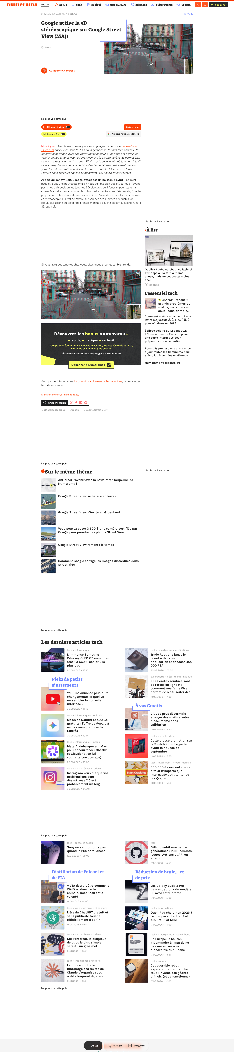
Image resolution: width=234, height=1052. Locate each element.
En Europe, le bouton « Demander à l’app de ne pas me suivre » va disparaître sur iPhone (170, 944)
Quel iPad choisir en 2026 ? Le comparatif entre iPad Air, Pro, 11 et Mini (171, 916)
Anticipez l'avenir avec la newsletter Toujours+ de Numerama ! (95, 481)
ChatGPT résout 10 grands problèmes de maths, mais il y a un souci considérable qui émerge (174, 305)
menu (45, 4)
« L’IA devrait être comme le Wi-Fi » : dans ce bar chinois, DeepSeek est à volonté (88, 891)
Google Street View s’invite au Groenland (89, 512)
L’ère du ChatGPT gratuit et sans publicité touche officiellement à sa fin (87, 916)
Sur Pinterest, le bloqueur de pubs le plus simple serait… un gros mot (86, 942)
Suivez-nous (132, 127)
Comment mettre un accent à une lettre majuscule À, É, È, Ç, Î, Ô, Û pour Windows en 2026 (168, 320)
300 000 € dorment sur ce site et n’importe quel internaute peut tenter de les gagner (170, 772)
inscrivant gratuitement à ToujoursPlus (98, 381)
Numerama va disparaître (163, 362)
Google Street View (96, 409)
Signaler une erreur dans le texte (60, 394)
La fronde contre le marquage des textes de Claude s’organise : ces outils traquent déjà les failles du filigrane (85, 970)
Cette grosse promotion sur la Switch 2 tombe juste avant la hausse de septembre (171, 746)
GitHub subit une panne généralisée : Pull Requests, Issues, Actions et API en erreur (172, 852)
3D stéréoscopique (54, 409)
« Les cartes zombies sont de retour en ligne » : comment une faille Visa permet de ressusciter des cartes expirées (171, 686)
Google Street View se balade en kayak (87, 496)
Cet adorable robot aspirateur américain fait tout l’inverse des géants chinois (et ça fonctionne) (170, 971)
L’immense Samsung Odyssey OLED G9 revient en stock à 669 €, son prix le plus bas (88, 660)
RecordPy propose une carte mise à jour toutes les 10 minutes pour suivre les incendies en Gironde (168, 352)
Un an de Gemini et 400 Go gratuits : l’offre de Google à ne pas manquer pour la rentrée (88, 725)
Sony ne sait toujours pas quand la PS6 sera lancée (86, 849)
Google (75, 409)
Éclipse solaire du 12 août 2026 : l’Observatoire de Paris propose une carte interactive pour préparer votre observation (167, 336)
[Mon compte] (198, 4)
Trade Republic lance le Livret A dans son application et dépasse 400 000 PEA (171, 660)
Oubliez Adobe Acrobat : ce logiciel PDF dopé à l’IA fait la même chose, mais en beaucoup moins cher (168, 275)
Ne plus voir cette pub (54, 119)
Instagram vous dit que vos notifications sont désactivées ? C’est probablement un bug (87, 778)
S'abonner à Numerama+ (88, 365)
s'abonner (220, 4)
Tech (190, 14)
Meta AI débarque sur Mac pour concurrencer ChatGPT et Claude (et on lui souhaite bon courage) (88, 752)
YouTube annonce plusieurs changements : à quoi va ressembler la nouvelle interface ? (88, 698)
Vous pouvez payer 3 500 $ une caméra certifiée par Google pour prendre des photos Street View (97, 530)
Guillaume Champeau (62, 70)
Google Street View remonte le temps (86, 545)
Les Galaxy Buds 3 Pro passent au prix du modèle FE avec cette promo (171, 889)
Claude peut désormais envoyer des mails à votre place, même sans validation (170, 719)
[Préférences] (205, 4)
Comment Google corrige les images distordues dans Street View (98, 562)
